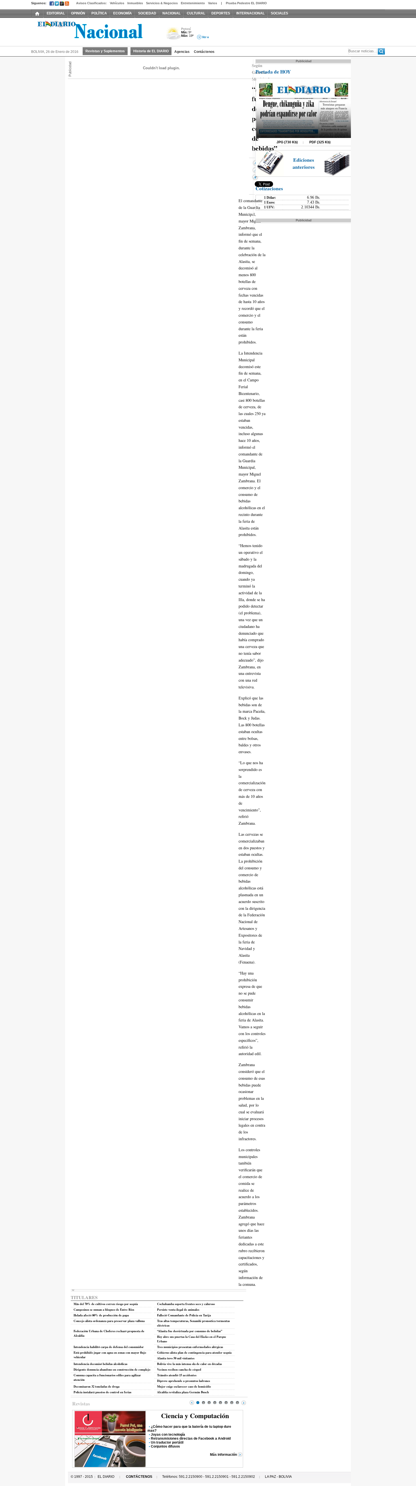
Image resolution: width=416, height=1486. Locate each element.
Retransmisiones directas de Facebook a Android (191, 1438)
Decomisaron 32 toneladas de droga (96, 1386)
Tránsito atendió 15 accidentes (176, 1375)
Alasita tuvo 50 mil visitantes (175, 1358)
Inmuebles (135, 3)
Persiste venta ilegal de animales (178, 1309)
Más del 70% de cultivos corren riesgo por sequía (106, 1304)
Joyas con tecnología (168, 1435)
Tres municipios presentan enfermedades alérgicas (190, 1347)
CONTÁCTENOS (139, 1477)
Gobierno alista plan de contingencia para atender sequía (194, 1352)
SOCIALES (279, 13)
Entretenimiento (193, 3)
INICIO (37, 13)
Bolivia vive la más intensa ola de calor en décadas (189, 1364)
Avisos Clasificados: (91, 3)
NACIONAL (171, 13)
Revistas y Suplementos (105, 51)
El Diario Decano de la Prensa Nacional (94, 31)
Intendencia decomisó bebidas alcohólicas (100, 1364)
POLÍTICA (99, 13)
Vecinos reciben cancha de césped (179, 1369)
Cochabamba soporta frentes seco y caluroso (186, 1304)
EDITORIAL (56, 13)
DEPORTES (220, 13)
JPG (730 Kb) (287, 142)
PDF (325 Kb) (320, 142)
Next (243, 1402)
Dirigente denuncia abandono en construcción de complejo (112, 1369)
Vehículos (117, 3)
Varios (212, 3)
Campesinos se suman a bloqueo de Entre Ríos (104, 1309)
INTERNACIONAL (250, 13)
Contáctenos (204, 52)
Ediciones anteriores (304, 163)
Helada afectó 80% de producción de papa (101, 1315)
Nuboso (173, 35)
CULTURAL (196, 13)
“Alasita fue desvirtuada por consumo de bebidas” (189, 1331)
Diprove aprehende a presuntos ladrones (183, 1381)
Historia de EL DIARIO (151, 51)
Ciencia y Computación (195, 1415)
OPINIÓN (78, 13)
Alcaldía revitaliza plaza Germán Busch (183, 1392)
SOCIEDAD (147, 13)
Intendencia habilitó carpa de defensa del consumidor (109, 1347)
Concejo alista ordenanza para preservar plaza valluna (109, 1321)
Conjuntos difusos (165, 1446)
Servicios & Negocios (162, 3)
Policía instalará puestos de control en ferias (102, 1392)
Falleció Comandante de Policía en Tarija (184, 1315)
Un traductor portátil (167, 1442)
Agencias (182, 52)
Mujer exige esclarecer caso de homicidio (184, 1386)
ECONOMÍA (122, 13)
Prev (191, 1402)
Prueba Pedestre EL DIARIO (246, 3)
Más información (223, 1455)
